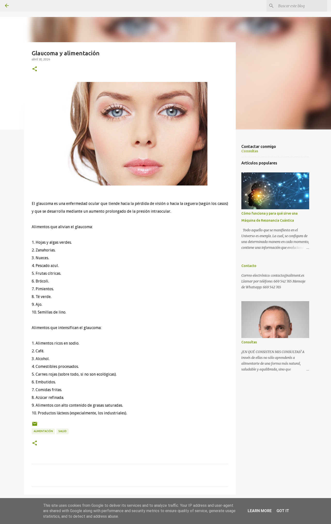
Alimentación (43, 431)
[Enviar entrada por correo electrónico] (35, 425)
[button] (35, 69)
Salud (62, 431)
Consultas (249, 151)
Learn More (260, 510)
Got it (282, 510)
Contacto (248, 266)
